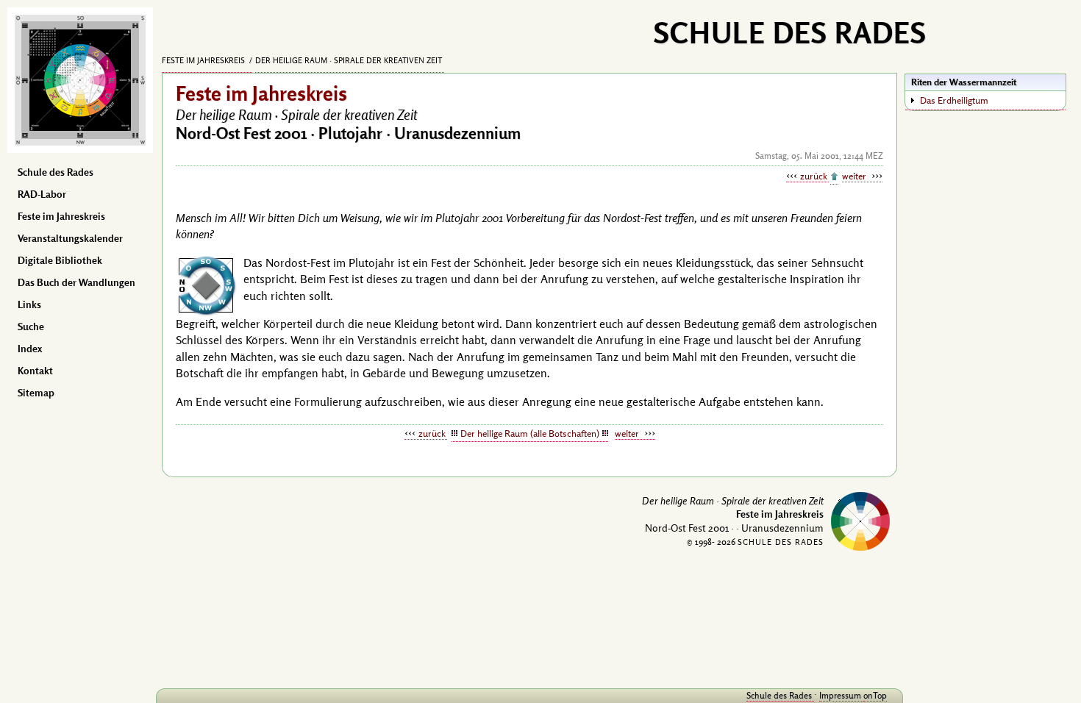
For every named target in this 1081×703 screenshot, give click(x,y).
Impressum (841, 695)
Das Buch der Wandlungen (76, 282)
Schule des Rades (55, 172)
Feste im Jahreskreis (61, 216)
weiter (855, 176)
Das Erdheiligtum (954, 100)
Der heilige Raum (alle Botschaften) (529, 433)
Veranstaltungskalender (70, 238)
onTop (875, 695)
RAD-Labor (42, 194)
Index (30, 348)
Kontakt (35, 371)
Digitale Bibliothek (60, 260)
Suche (31, 326)
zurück (814, 176)
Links (29, 304)
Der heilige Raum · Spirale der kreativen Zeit (349, 60)
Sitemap (36, 393)
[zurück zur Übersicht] (834, 177)
